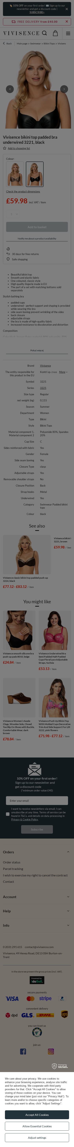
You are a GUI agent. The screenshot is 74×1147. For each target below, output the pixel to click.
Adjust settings (37, 1137)
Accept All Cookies (37, 1114)
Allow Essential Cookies (37, 1126)
